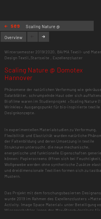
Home (12, 26)
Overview (13, 37)
